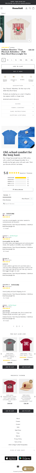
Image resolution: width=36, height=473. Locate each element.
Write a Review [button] (19, 189)
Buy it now (18, 71)
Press (18, 433)
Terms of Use (18, 442)
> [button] (22, 326)
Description (18, 85)
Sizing (18, 104)
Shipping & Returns (18, 115)
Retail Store (18, 430)
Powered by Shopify (18, 471)
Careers (18, 421)
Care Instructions (18, 111)
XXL (21, 60)
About (18, 418)
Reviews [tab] (6, 195)
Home (3, 13)
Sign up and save (17, 450)
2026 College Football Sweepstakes (18, 445)
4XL (32, 60)
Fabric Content (18, 107)
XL (16, 60)
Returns (18, 436)
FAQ (18, 427)
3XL (26, 60)
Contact (18, 424)
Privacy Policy (18, 439)
